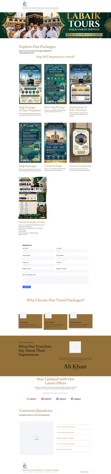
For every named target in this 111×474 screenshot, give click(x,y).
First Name (26, 248)
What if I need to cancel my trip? (64, 449)
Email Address (60, 255)
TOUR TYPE (58, 262)
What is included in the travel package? (66, 427)
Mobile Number (27, 255)
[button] (74, 427)
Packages (30, 10)
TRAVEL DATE (26, 262)
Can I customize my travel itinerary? (65, 432)
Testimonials (48, 10)
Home (24, 10)
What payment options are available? (65, 438)
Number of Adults (27, 268)
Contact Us (54, 10)
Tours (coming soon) (38, 10)
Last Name (59, 248)
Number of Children (61, 268)
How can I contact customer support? (66, 444)
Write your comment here (29, 274)
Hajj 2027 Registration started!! (55, 56)
